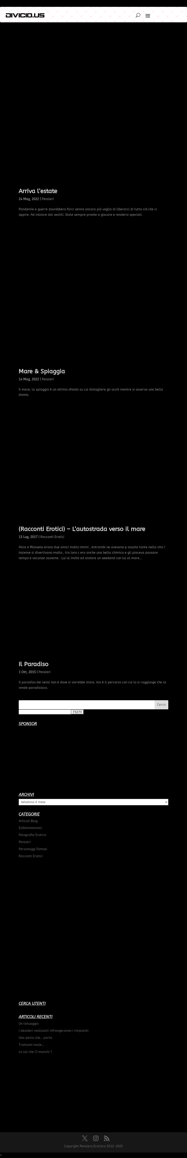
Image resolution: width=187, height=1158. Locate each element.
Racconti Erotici (52, 537)
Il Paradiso (34, 664)
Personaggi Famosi (33, 849)
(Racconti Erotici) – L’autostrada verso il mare (82, 529)
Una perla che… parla (35, 1038)
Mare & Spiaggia (42, 371)
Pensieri (48, 199)
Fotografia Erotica (32, 835)
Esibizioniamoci (30, 828)
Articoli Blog (28, 821)
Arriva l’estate (38, 191)
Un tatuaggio (29, 1024)
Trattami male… (31, 1045)
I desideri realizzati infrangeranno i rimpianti (53, 1031)
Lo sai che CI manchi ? (35, 1052)
